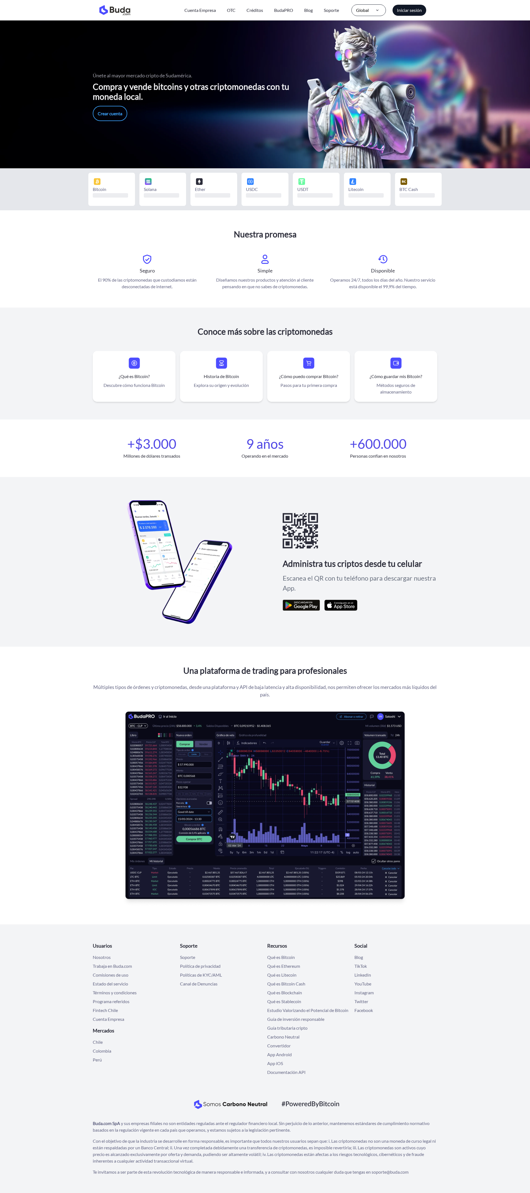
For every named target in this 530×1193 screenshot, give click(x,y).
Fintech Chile (105, 1010)
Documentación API (286, 1072)
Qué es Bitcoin (281, 957)
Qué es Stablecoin (284, 1001)
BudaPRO (283, 10)
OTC (231, 10)
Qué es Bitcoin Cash (286, 983)
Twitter (361, 1001)
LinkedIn (362, 974)
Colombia (102, 1050)
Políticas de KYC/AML (201, 974)
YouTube (362, 983)
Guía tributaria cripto (287, 1028)
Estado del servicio (110, 983)
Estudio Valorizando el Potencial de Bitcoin (307, 1010)
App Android (279, 1054)
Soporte (331, 10)
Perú (97, 1059)
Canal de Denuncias (199, 983)
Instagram (364, 992)
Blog (308, 10)
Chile (98, 1042)
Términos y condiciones (115, 992)
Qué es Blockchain (284, 992)
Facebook (363, 1010)
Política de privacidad (200, 966)
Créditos (255, 10)
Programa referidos (111, 1001)
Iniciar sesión (409, 10)
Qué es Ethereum (283, 966)
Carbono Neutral (283, 1036)
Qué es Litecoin (281, 974)
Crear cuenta (110, 113)
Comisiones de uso (110, 974)
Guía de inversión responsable (295, 1019)
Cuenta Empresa (200, 10)
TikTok (360, 966)
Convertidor (279, 1045)
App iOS (275, 1063)
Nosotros (102, 957)
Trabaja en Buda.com (112, 966)
